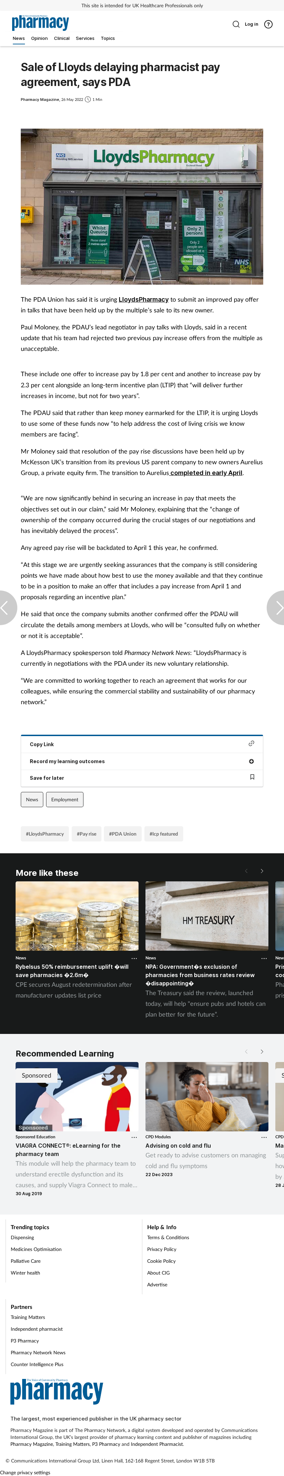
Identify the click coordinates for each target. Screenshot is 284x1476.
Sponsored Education (35, 1136)
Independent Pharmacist (157, 1444)
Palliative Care (26, 1261)
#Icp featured (164, 834)
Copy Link (42, 744)
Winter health (25, 1273)
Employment (64, 799)
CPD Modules (158, 1136)
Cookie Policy (161, 1261)
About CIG (158, 1273)
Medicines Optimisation (36, 1249)
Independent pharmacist (37, 1329)
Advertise (157, 1284)
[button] (261, 871)
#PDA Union (122, 834)
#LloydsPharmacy (45, 834)
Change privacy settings (25, 1472)
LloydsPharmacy (144, 299)
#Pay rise (86, 834)
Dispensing (22, 1237)
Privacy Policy (161, 1249)
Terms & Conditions (168, 1237)
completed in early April (205, 472)
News (32, 799)
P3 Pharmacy (25, 1341)
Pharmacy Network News (38, 1352)
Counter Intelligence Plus (37, 1364)
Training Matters (28, 1317)
